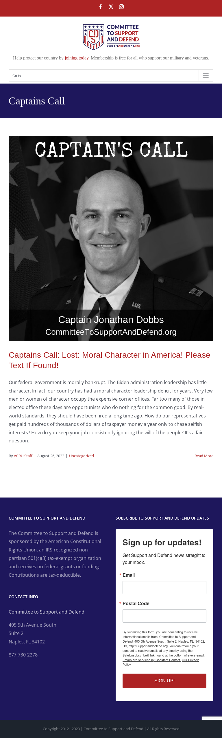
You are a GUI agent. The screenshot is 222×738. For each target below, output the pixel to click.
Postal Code (136, 603)
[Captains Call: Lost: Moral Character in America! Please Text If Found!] (111, 238)
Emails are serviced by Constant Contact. (152, 659)
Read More (204, 455)
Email (129, 575)
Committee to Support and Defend (46, 612)
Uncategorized (81, 455)
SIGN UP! (164, 680)
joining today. (77, 57)
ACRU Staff (23, 455)
